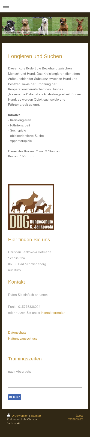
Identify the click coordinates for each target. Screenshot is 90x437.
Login (79, 415)
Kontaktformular (52, 312)
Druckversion (20, 415)
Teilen (16, 397)
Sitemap (35, 415)
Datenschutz (17, 332)
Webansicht (75, 419)
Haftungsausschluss (22, 338)
